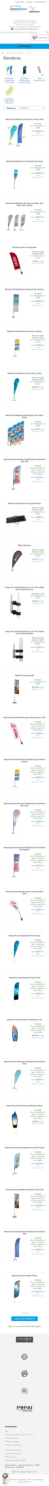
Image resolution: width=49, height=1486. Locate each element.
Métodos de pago (11, 1457)
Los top (25, 1313)
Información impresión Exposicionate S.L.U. (19, 1435)
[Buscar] (47, 32)
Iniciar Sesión (19, 2)
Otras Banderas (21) (39, 79)
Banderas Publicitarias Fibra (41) (9, 101)
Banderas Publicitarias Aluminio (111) (24, 80)
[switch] (5, 1482)
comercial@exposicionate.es (26, 29)
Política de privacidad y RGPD (15, 1460)
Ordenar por (11, 108)
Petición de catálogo (12, 1441)
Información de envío (12, 1438)
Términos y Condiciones (13, 1445)
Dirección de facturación (13, 1453)
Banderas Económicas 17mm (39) (9, 80)
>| (27, 1324)
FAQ (6, 1431)
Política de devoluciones (13, 1450)
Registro (29, 2)
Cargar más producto (24, 1319)
